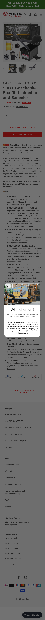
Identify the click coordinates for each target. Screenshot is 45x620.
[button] (7, 286)
